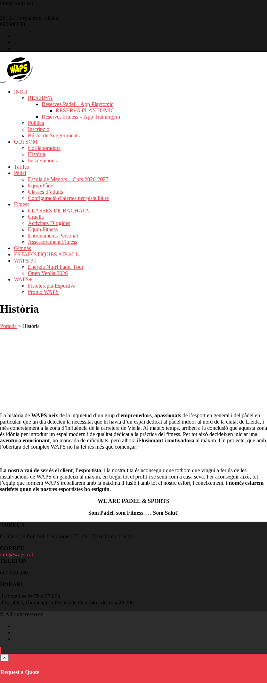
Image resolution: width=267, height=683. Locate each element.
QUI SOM (26, 142)
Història (36, 154)
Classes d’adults (45, 192)
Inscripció (38, 129)
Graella (36, 217)
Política (36, 123)
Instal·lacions (42, 160)
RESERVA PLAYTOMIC (85, 110)
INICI (20, 92)
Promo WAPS (43, 292)
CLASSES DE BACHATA (58, 211)
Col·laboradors (44, 148)
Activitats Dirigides (49, 223)
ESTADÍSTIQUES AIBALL (46, 254)
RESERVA (40, 98)
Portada (8, 326)
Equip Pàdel (41, 185)
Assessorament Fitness (52, 242)
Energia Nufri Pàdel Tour (55, 267)
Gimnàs (22, 248)
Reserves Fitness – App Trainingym (81, 117)
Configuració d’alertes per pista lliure (68, 198)
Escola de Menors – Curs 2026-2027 (68, 179)
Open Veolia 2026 (48, 273)
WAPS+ (23, 279)
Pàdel (20, 173)
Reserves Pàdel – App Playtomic (77, 104)
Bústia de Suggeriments (54, 135)
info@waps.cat (16, 554)
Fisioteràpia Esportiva (51, 286)
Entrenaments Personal (53, 236)
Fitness (21, 204)
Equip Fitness (43, 229)
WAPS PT (25, 261)
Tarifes (21, 167)
